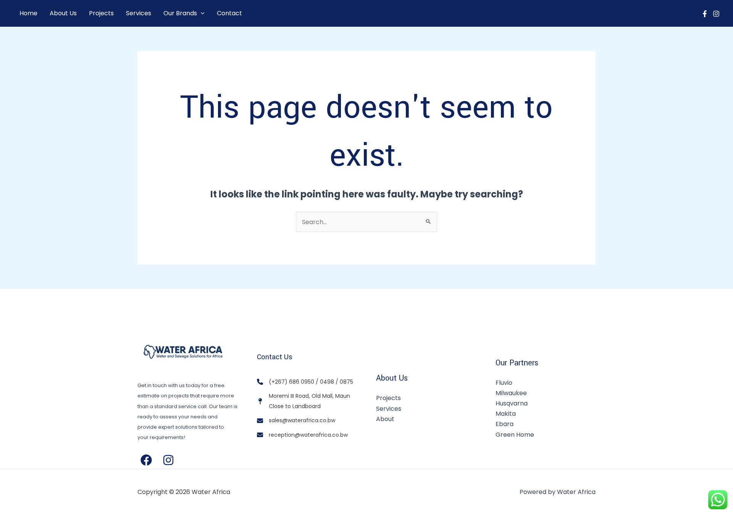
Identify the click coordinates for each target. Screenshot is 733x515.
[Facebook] (704, 13)
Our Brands (180, 13)
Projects (101, 13)
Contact (229, 13)
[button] (201, 13)
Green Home (515, 434)
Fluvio (504, 382)
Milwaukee (511, 393)
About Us (63, 13)
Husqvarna (512, 403)
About (385, 419)
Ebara (504, 424)
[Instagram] (716, 13)
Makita (506, 413)
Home (28, 13)
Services (138, 13)
